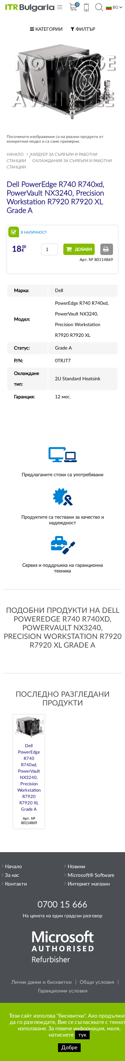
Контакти (16, 884)
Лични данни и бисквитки (41, 982)
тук (82, 1035)
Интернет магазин (89, 884)
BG (115, 7)
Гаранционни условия (62, 990)
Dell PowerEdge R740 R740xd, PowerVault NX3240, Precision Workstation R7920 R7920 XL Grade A (29, 778)
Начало (15, 154)
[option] (29, 771)
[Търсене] (99, 7)
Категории (48, 29)
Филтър (84, 29)
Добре (69, 1047)
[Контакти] (86, 8)
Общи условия (97, 982)
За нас (12, 875)
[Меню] (59, 8)
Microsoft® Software (91, 875)
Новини (76, 866)
